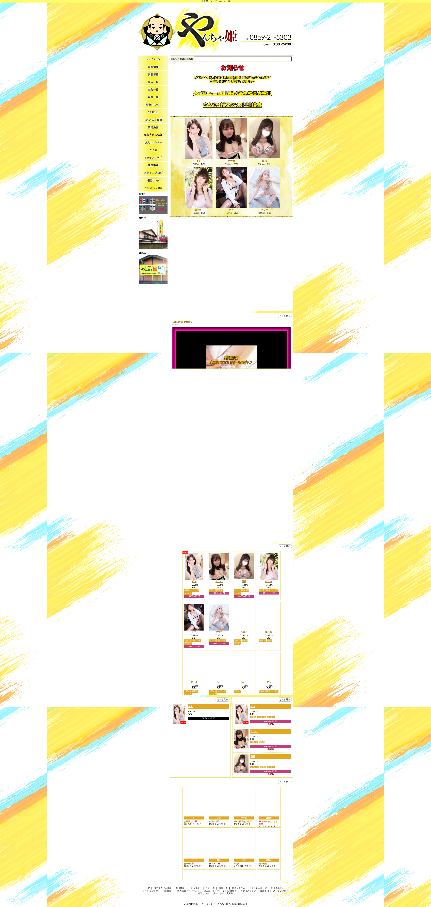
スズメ (243, 632)
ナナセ (231, 160)
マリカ (264, 209)
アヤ (269, 682)
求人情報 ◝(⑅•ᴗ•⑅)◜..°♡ (153, 135)
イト (198, 160)
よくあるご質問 (153, 120)
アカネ (194, 682)
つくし (243, 682)
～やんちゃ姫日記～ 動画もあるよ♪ (153, 112)
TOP (153, 59)
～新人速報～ (153, 82)
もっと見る (284, 316)
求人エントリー (153, 142)
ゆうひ (268, 632)
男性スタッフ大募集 (153, 188)
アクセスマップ (153, 158)
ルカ (219, 682)
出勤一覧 (153, 89)
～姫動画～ (153, 127)
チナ (231, 209)
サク (244, 860)
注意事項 (153, 165)
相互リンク (153, 180)
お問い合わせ (153, 150)
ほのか (198, 209)
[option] (231, 301)
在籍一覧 (153, 97)
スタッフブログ (153, 173)
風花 (264, 160)
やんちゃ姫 (215, 28)
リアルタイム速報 (153, 67)
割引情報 (153, 74)
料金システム (153, 105)
